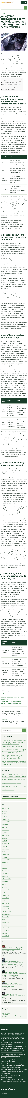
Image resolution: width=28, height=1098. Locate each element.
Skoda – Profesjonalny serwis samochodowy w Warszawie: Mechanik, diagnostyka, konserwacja (13, 1056)
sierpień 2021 (5, 884)
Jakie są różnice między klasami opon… (11, 87)
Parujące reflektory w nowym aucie (11, 693)
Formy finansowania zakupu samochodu (12, 695)
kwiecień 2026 (5, 819)
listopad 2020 (5, 909)
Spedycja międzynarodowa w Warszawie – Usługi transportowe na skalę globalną (12, 1051)
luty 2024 (4, 846)
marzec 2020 (5, 930)
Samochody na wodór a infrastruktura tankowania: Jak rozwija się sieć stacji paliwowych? (13, 984)
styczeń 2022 (5, 871)
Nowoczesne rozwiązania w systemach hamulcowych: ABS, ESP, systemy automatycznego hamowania (14, 973)
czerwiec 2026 (5, 814)
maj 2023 (4, 857)
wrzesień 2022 (6, 860)
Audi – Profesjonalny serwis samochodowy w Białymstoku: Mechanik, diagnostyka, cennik (13, 1047)
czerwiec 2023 (5, 854)
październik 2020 (6, 911)
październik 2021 (6, 879)
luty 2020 (4, 933)
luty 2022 (4, 868)
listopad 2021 (5, 876)
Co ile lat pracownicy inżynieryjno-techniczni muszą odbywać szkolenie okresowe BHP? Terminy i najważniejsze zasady (14, 742)
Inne (16, 1013)
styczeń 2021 (5, 903)
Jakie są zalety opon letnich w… (9, 89)
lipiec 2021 (4, 887)
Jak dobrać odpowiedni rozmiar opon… (11, 84)
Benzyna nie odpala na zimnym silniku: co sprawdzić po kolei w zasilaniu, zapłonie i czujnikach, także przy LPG (13, 962)
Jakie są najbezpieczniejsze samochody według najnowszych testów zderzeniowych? (14, 775)
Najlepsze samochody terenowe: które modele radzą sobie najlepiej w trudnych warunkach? (12, 949)
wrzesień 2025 (6, 824)
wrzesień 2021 (6, 881)
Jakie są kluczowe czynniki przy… (10, 82)
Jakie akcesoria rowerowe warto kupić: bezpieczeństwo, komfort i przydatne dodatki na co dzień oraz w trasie (12, 756)
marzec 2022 (5, 865)
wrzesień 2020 (6, 914)
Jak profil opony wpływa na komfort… (11, 86)
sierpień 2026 (5, 808)
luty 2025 (4, 833)
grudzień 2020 (6, 906)
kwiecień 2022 (5, 862)
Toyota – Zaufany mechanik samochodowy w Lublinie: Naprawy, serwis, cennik (13, 995)
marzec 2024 (5, 843)
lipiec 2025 (4, 827)
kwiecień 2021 (5, 895)
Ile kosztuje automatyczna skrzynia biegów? (14, 786)
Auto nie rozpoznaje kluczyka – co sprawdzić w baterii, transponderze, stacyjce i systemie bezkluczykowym (14, 762)
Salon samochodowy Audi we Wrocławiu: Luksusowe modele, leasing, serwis (13, 721)
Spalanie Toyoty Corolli (8, 790)
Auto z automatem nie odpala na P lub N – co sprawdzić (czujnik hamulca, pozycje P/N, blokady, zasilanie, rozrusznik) (14, 750)
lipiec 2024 (4, 838)
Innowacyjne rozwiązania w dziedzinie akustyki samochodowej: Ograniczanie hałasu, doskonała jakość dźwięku (12, 713)
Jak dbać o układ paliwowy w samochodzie (13, 779)
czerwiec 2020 (5, 922)
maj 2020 (4, 925)
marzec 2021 (5, 898)
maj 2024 (4, 841)
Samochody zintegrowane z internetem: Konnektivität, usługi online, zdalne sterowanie (13, 1080)
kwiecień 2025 (5, 830)
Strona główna (5, 1094)
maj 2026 (4, 816)
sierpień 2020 (5, 917)
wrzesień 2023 (6, 849)
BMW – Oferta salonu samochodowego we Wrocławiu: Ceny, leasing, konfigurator (12, 1034)
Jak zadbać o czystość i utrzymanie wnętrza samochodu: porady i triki (13, 1060)
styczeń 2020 (5, 936)
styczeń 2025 (5, 835)
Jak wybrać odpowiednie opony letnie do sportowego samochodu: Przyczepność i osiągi (14, 1068)
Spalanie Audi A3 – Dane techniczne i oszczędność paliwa (11, 1076)
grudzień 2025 (6, 822)
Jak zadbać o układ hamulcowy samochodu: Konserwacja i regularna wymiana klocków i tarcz (13, 1038)
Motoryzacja (4, 13)
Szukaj (25, 7)
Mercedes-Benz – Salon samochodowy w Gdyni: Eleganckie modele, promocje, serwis (13, 1064)
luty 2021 (4, 900)
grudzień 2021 (6, 873)
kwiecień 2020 (5, 928)
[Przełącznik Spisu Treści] (19, 80)
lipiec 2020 (4, 919)
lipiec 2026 (4, 811)
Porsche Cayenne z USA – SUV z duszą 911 (13, 746)
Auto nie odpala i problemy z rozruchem (6, 1014)
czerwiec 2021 (5, 890)
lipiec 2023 (4, 852)
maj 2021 (4, 892)
